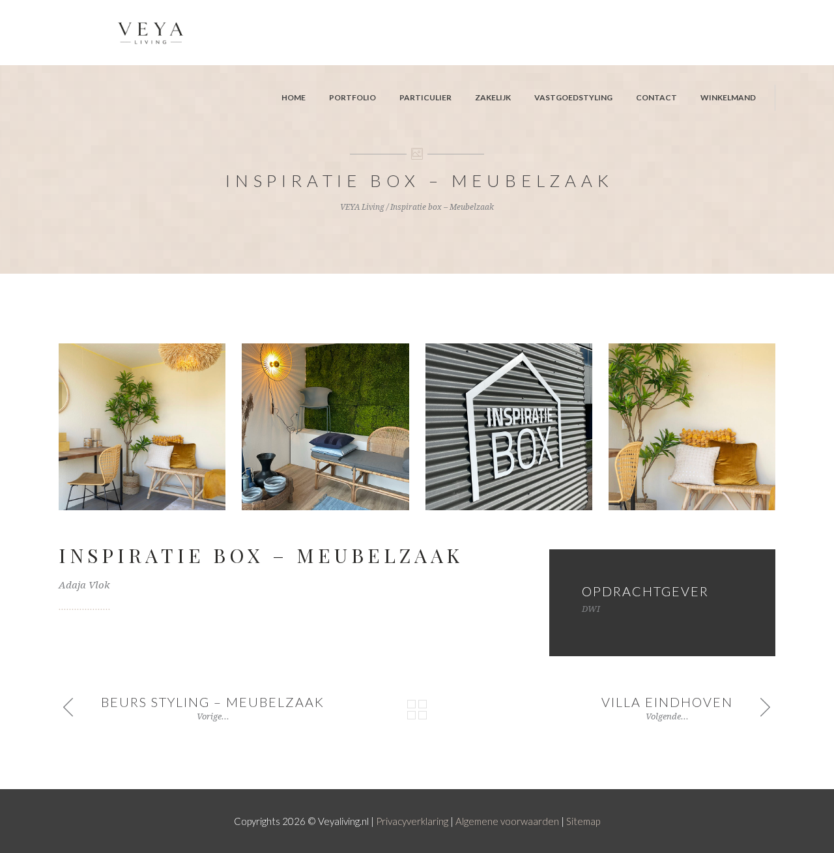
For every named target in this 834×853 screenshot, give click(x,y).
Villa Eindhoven (667, 702)
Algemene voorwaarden (507, 821)
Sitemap (583, 821)
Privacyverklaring (412, 821)
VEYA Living (362, 207)
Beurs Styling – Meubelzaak (212, 702)
